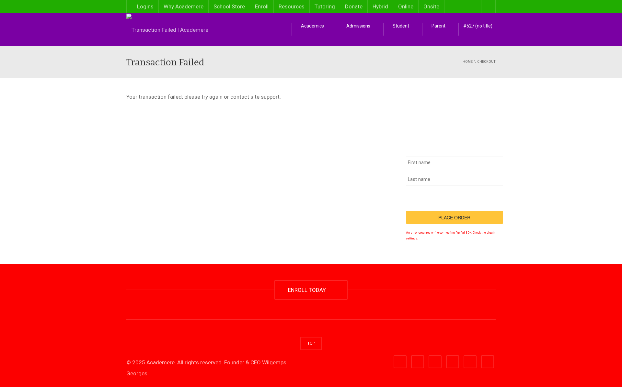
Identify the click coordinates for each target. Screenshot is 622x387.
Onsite (431, 6)
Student (400, 25)
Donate (354, 6)
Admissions (357, 25)
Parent (438, 25)
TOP (311, 343)
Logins (145, 6)
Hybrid (380, 6)
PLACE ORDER (454, 217)
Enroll (262, 6)
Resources (292, 6)
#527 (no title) (477, 25)
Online (405, 6)
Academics (312, 25)
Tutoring (325, 6)
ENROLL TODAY (308, 290)
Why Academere (183, 6)
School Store (229, 6)
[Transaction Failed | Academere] (167, 29)
